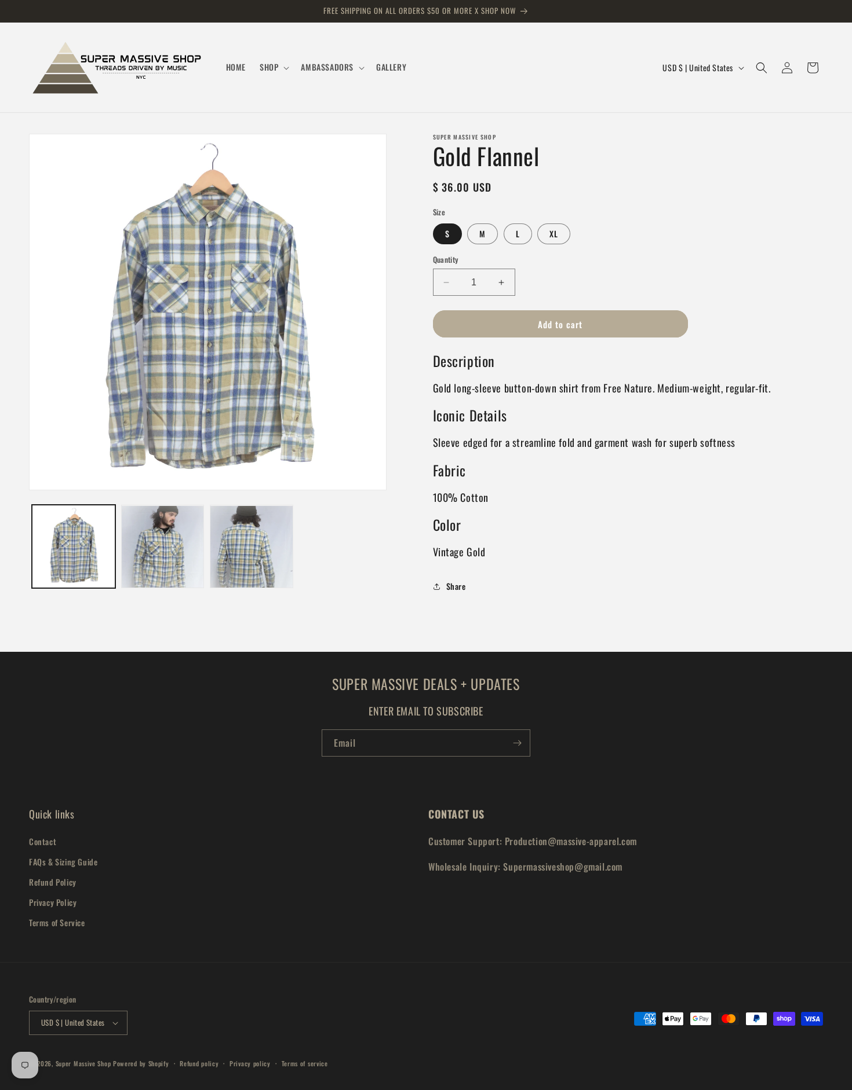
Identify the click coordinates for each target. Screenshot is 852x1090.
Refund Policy (53, 882)
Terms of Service (57, 922)
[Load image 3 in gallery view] (251, 547)
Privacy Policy (53, 902)
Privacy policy (250, 1063)
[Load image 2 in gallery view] (163, 547)
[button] (273, 67)
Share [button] (456, 586)
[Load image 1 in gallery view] (73, 547)
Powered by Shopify (141, 1063)
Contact (42, 841)
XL (553, 233)
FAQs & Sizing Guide (63, 862)
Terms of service (305, 1063)
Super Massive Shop (83, 1063)
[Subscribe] (517, 743)
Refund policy (199, 1063)
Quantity (445, 259)
